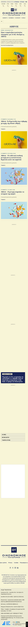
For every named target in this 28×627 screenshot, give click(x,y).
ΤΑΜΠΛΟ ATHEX (6, 440)
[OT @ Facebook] (10, 568)
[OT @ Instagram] (15, 568)
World (23, 18)
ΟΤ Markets (16, 1)
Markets (5, 18)
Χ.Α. (1, 21)
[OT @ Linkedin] (18, 568)
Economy (17, 18)
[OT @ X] (13, 568)
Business (11, 18)
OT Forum (22, 1)
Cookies (16, 562)
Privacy (10, 562)
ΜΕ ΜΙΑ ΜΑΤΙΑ (5, 437)
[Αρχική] (14, 550)
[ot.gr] (14, 12)
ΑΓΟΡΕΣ (4, 434)
